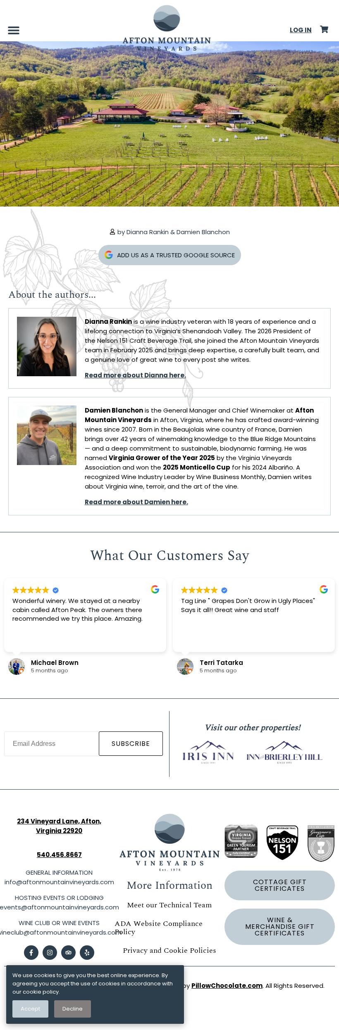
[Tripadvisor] (68, 952)
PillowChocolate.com (227, 985)
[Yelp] (87, 952)
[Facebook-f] (31, 952)
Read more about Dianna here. (135, 375)
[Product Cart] (324, 29)
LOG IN (301, 30)
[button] (13, 30)
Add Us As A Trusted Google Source (176, 255)
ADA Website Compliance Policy (159, 927)
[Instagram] (50, 952)
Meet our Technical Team (169, 905)
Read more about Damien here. (136, 502)
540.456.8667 (59, 854)
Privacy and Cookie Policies (169, 950)
